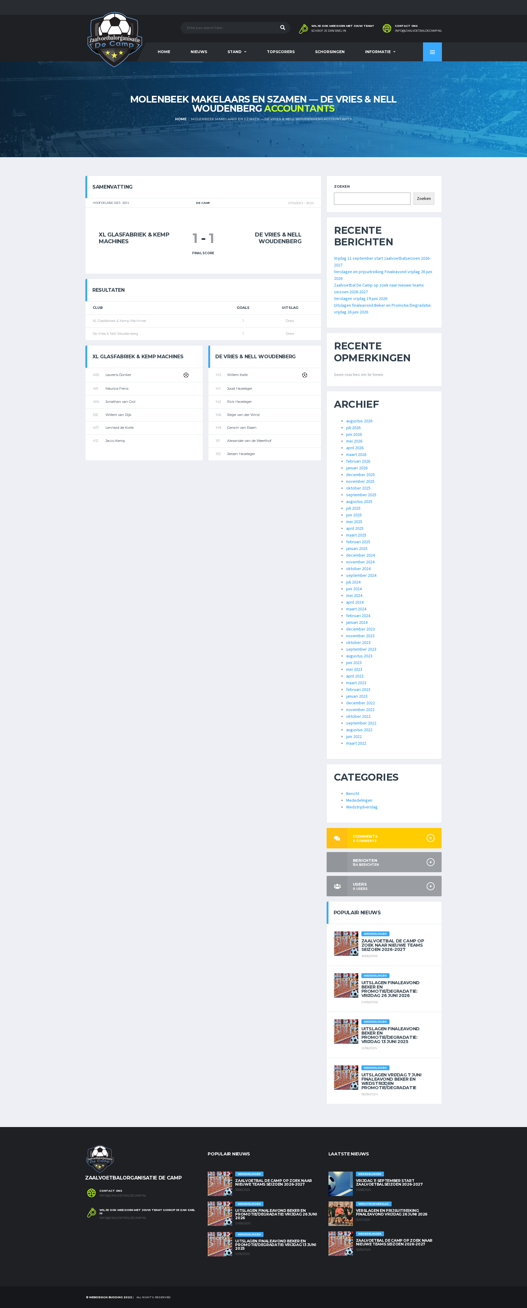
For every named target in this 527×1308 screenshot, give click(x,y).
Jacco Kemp (115, 441)
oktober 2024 (358, 569)
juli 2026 (353, 428)
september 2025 (361, 495)
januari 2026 (356, 468)
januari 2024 (356, 623)
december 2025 (360, 475)
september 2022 (361, 723)
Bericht (352, 794)
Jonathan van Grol (120, 401)
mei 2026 (354, 441)
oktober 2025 (358, 488)
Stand (235, 51)
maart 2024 (356, 609)
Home (164, 51)
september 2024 (361, 576)
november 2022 (360, 710)
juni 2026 (354, 435)
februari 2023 (358, 690)
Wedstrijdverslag (362, 807)
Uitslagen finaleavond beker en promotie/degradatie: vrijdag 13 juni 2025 (390, 1035)
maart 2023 (356, 683)
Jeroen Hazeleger (241, 454)
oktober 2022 (358, 717)
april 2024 (355, 602)
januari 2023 (356, 696)
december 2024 (360, 555)
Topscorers (281, 51)
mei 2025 (354, 522)
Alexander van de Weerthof (249, 441)
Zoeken (342, 186)
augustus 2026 (359, 421)
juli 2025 (353, 508)
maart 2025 (356, 535)
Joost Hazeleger (239, 388)
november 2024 (360, 562)
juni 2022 (354, 737)
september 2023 (361, 649)
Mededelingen (359, 800)
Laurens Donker (118, 375)
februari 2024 (358, 616)
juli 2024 (353, 582)
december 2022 (360, 703)
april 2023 (355, 676)
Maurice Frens (117, 388)
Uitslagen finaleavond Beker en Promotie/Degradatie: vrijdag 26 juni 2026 (390, 989)
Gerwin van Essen (241, 427)
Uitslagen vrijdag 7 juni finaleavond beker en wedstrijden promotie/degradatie (391, 1081)
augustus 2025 (359, 502)
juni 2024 (354, 589)
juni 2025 (354, 515)
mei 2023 (354, 670)
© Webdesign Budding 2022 (108, 1297)
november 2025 (360, 482)
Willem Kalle (237, 375)
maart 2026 (356, 455)
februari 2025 (358, 542)
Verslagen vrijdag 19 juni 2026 (360, 299)
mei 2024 (354, 596)
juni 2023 (354, 663)
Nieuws (199, 51)
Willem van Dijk (118, 415)
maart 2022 (356, 743)
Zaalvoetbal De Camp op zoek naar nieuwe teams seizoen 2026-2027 (392, 945)
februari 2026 (358, 461)
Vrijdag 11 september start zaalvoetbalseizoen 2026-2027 (389, 1182)
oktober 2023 (358, 643)
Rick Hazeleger (239, 401)
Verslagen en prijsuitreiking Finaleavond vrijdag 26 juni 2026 (391, 1212)
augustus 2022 (359, 730)
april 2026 (355, 448)
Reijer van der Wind (243, 415)
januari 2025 (356, 549)
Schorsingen (330, 51)
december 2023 (360, 629)
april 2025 (355, 529)
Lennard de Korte (120, 427)
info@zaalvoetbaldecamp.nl (418, 30)
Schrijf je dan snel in (328, 30)
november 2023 (360, 636)
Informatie (378, 51)
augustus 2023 (359, 656)
